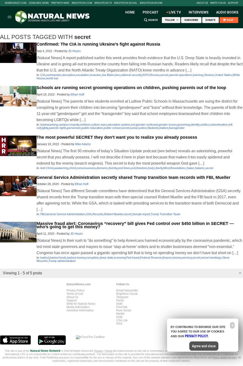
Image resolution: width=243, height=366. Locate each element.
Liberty (158, 168)
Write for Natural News (80, 303)
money (177, 257)
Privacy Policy (75, 290)
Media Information (78, 307)
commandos (54, 75)
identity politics (200, 124)
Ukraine (209, 75)
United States (223, 75)
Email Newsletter (127, 290)
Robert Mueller (113, 214)
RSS (119, 323)
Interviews (198, 12)
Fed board (133, 257)
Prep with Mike (60, 3)
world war (52, 78)
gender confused (147, 124)
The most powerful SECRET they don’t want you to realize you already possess (117, 137)
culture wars (99, 124)
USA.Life (122, 320)
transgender (177, 128)
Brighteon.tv (103, 3)
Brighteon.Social (125, 3)
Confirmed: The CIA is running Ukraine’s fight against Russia (98, 44)
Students (153, 128)
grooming (184, 124)
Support (233, 3)
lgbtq (45, 128)
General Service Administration (65, 214)
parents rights (57, 128)
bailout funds (58, 257)
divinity (112, 168)
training (198, 75)
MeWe (120, 313)
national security (131, 75)
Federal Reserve (151, 257)
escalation (82, 75)
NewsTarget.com (15, 3)
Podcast (151, 12)
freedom (141, 168)
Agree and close (204, 346)
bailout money (76, 257)
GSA (89, 214)
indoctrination (219, 124)
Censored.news (39, 3)
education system (118, 124)
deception (68, 75)
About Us (202, 3)
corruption (92, 257)
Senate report (141, 214)
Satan (190, 168)
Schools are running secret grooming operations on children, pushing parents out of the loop (131, 87)
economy (120, 257)
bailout (44, 257)
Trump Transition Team (165, 214)
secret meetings (211, 257)
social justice (138, 128)
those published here (225, 357)
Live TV (175, 12)
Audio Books (227, 12)
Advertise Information (80, 310)
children (85, 124)
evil (133, 124)
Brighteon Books (151, 3)
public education (92, 128)
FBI (42, 214)
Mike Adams (83, 144)
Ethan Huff (77, 94)
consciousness (86, 168)
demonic (102, 168)
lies (117, 75)
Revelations (178, 168)
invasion (95, 75)
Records (98, 214)
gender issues (168, 124)
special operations (180, 75)
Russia (154, 75)
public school (112, 128)
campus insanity (69, 124)
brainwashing (49, 124)
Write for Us (218, 3)
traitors (163, 128)
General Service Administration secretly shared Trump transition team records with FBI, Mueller (133, 177)
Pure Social (123, 310)
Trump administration (62, 261)
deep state (106, 257)
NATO (146, 75)
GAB (119, 317)
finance (167, 257)
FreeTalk (121, 307)
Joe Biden (108, 75)
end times (124, 168)
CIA (42, 75)
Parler (120, 300)
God (150, 168)
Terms (109, 350)
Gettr (119, 303)
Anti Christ (46, 168)
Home (130, 12)
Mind (166, 168)
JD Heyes (74, 51)
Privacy (98, 350)
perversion (74, 128)
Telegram (122, 297)
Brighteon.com (82, 3)
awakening (61, 168)
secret (164, 75)
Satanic (200, 168)
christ (72, 168)
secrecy (187, 257)
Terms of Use (74, 293)
